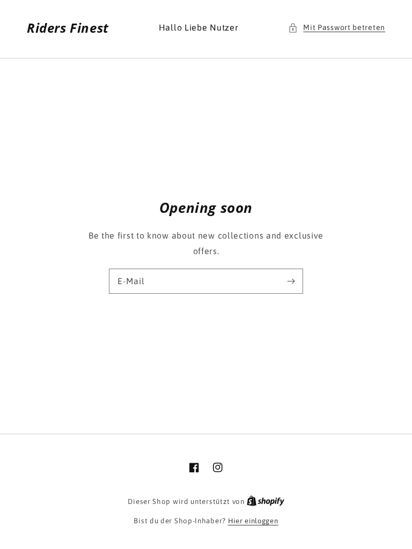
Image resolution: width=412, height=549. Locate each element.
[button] (336, 27)
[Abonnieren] (291, 281)
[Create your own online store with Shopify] (265, 502)
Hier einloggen (253, 521)
